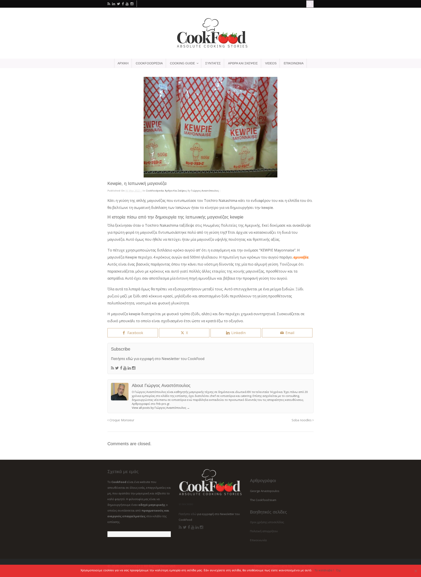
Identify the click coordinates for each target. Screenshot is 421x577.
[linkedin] (113, 3)
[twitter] (118, 3)
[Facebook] (121, 368)
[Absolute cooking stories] (210, 47)
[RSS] (112, 368)
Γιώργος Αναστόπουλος (205, 190)
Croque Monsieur (121, 420)
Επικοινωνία (258, 540)
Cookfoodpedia (155, 190)
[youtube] (127, 3)
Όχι (338, 570)
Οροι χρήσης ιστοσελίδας (267, 522)
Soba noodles (302, 420)
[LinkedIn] (129, 368)
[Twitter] (117, 368)
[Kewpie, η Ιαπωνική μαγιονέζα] (210, 127)
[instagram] (132, 3)
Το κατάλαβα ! (324, 570)
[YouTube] (125, 368)
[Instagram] (133, 368)
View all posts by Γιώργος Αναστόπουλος (161, 408)
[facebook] (123, 3)
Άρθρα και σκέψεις (176, 190)
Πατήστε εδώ (122, 358)
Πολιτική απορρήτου (264, 531)
